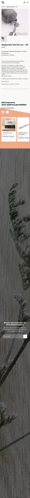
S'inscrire (12, 55)
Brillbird (3, 47)
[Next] (7, 112)
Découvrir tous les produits (7, 108)
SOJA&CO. (20, 136)
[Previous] (2, 112)
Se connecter (4, 55)
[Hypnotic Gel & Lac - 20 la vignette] (4, 39)
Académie (5, 134)
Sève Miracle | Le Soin (7, 132)
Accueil (3, 6)
